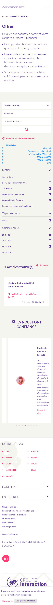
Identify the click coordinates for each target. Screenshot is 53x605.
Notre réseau (8, 522)
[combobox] (26, 121)
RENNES (10, 457)
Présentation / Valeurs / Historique (18, 511)
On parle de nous (10, 534)
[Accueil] (13, 7)
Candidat (9, 487)
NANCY (9, 476)
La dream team (8, 518)
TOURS (34, 463)
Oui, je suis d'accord (25, 601)
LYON (8, 463)
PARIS (8, 451)
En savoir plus (39, 595)
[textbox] (26, 121)
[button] (16, 425)
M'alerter (44, 265)
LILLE (33, 470)
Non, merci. (7, 601)
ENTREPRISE (10, 497)
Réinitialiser (11, 145)
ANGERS (35, 451)
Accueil (5, 16)
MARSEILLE (11, 470)
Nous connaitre (9, 507)
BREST (34, 457)
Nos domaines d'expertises (14, 514)
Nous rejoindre (9, 526)
